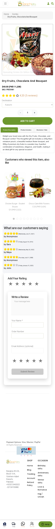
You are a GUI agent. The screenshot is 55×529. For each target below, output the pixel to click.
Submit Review (27, 371)
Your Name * (17, 320)
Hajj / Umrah (41, 495)
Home (30, 465)
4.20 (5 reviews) (28, 95)
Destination (7, 100)
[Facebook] (21, 455)
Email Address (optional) (22, 346)
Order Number (18, 331)
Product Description (9, 130)
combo (15, 14)
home (6, 14)
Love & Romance (42, 488)
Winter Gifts (41, 481)
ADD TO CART (27, 121)
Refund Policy (30, 484)
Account (31, 478)
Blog (29, 469)
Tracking (31, 474)
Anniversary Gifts (43, 474)
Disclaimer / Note (42, 130)
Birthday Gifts (42, 467)
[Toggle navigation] (5, 4)
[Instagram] (24, 455)
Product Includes (26, 130)
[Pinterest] (31, 455)
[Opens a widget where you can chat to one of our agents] (45, 524)
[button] (13, 218)
